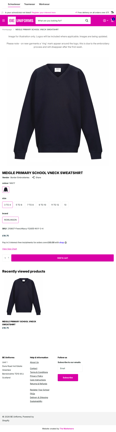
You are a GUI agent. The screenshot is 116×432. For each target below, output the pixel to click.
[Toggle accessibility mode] (112, 12)
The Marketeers (67, 428)
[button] (9, 255)
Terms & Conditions (39, 372)
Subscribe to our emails (69, 362)
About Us (34, 362)
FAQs (32, 393)
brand (5, 213)
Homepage (7, 29)
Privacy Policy (36, 376)
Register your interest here (41, 12)
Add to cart (62, 258)
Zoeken (87, 20)
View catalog (4, 20)
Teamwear (29, 4)
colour (8, 183)
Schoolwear (14, 4)
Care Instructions (38, 380)
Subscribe (68, 377)
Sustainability (36, 401)
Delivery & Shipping (39, 397)
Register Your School (39, 390)
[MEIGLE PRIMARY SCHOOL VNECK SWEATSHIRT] (23, 296)
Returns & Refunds (38, 383)
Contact (33, 368)
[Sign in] (105, 20)
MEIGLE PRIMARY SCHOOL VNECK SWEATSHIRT (19, 323)
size (4, 198)
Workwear (44, 4)
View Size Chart (9, 249)
